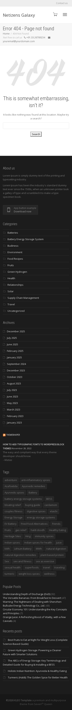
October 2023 (14, 377)
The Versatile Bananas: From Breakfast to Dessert (32, 598)
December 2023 (16, 370)
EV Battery (11, 523)
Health (11, 278)
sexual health (13, 567)
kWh (7, 548)
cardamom (51, 505)
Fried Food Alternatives (34, 523)
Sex (7, 561)
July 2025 (12, 338)
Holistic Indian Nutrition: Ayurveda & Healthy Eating (37, 671)
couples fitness (13, 511)
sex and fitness (22, 561)
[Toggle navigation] (65, 14)
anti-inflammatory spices (35, 480)
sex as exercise (45, 561)
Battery (33, 492)
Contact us (62, 3)
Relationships (15, 284)
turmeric (9, 573)
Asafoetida (11, 486)
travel (46, 567)
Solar (10, 291)
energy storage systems (41, 517)
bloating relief (13, 505)
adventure (11, 480)
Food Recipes (15, 258)
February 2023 (15, 416)
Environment (14, 252)
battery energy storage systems (23, 499)
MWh (39, 548)
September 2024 (16, 364)
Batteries (12, 232)
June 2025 (12, 344)
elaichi (53, 511)
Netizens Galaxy (19, 15)
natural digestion (56, 548)
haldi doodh (38, 530)
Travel (11, 304)
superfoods (32, 567)
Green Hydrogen (17, 271)
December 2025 (16, 331)
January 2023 (14, 422)
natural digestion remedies (20, 555)
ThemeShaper (13, 435)
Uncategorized (16, 311)
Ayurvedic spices (14, 492)
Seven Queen (43, 704)
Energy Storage (13, 517)
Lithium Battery (22, 548)
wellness (49, 573)
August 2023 (14, 383)
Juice (59, 542)
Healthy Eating (57, 530)
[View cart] (55, 14)
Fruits (10, 265)
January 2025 (14, 357)
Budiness (12, 245)
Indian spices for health (38, 542)
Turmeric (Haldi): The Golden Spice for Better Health (38, 677)
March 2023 (13, 409)
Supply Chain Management (23, 298)
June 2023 (12, 396)
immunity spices (44, 536)
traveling (59, 567)
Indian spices (12, 542)
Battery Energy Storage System (25, 239)
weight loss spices (29, 573)
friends (56, 523)
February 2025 (15, 351)
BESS (49, 499)
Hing (28, 536)
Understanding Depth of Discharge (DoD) (26, 594)
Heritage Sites (13, 536)
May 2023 (12, 403)
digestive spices (36, 511)
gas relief (20, 530)
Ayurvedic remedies (33, 486)
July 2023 (12, 390)
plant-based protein (52, 555)
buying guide (32, 505)
